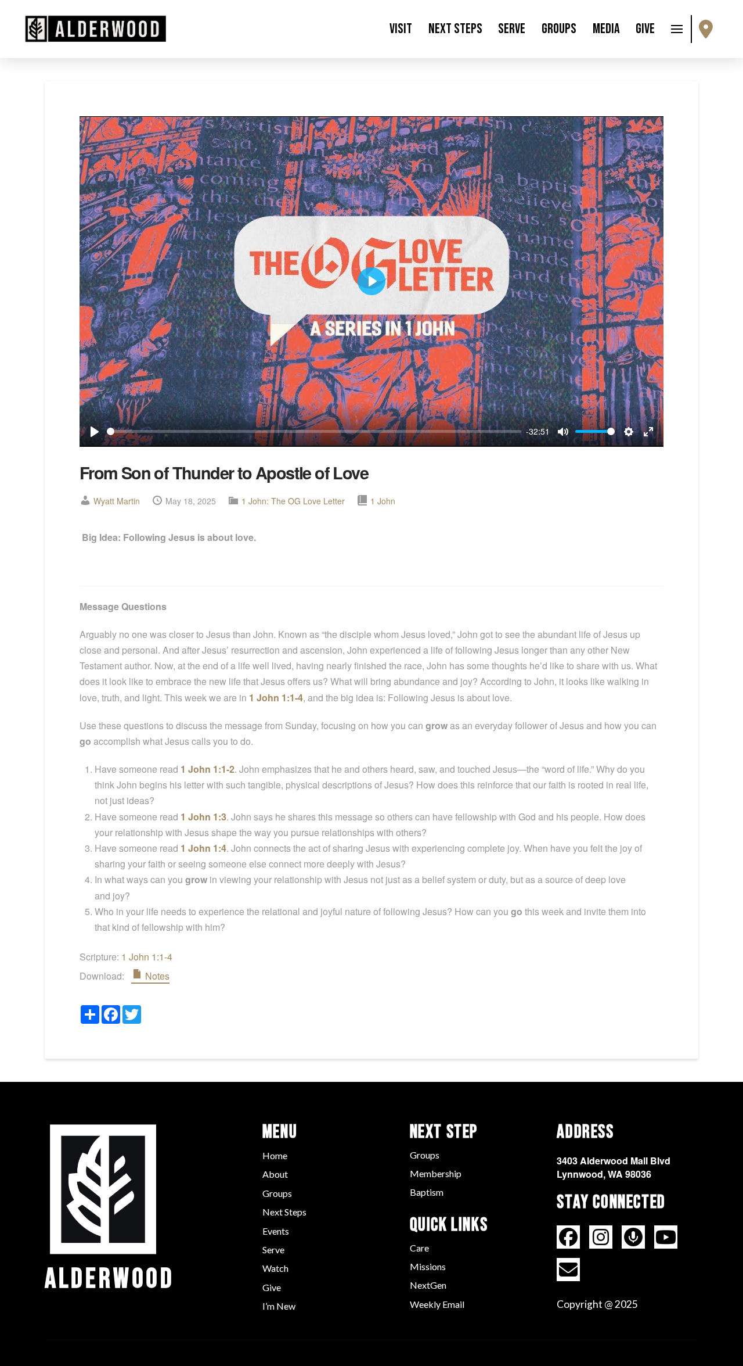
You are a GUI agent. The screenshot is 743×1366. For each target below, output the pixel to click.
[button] (677, 29)
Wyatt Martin (116, 501)
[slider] (314, 431)
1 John (382, 501)
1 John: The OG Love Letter (293, 501)
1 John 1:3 (203, 816)
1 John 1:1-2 (208, 769)
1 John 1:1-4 (276, 697)
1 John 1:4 (203, 848)
